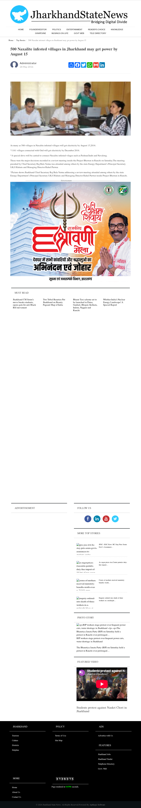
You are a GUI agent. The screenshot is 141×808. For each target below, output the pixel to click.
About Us (16, 792)
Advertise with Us (105, 735)
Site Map (58, 740)
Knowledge (117, 29)
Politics (56, 29)
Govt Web (79, 33)
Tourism (15, 735)
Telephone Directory (106, 763)
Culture (15, 740)
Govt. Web (102, 768)
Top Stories (20, 40)
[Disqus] (70, 363)
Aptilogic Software (97, 804)
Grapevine (40, 33)
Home (21, 29)
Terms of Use (60, 735)
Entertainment (74, 29)
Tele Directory (98, 33)
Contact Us (16, 796)
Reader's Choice (96, 29)
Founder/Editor (38, 29)
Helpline (15, 750)
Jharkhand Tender (105, 759)
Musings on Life (60, 33)
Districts (15, 745)
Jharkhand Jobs (104, 754)
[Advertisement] (39, 535)
